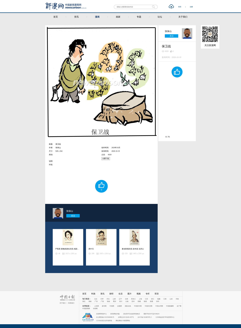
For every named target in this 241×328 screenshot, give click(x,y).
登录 (180, 7)
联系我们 (71, 303)
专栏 (148, 294)
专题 (139, 17)
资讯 (76, 17)
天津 (101, 299)
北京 (95, 299)
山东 (171, 299)
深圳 (157, 301)
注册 (191, 7)
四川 (120, 301)
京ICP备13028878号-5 (145, 317)
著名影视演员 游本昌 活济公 (133, 249)
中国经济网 (148, 306)
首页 (55, 17)
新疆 (151, 301)
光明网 (95, 308)
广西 (102, 301)
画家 (118, 17)
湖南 (90, 301)
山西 (114, 299)
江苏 (146, 299)
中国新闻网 (86, 308)
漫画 (97, 17)
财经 (111, 294)
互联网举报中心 (101, 314)
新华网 (104, 306)
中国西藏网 (170, 306)
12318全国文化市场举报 (104, 320)
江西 (164, 299)
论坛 (160, 17)
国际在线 (128, 306)
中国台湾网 (159, 306)
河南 (177, 299)
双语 (157, 294)
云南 (126, 301)
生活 (120, 294)
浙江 (152, 299)
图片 (130, 294)
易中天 (91, 249)
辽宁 (120, 299)
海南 (108, 301)
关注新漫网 (210, 45)
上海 (140, 299)
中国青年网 (138, 306)
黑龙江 (133, 299)
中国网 (112, 306)
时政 (93, 294)
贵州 (133, 301)
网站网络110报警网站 (123, 320)
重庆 (114, 301)
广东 (96, 301)
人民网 (96, 306)
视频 (139, 294)
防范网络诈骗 (114, 314)
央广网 (179, 306)
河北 (108, 299)
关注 (73, 216)
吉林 (126, 299)
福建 (158, 299)
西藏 (139, 301)
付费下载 (105, 158)
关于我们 (182, 17)
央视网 (119, 306)
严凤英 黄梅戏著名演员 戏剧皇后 (68, 249)
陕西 (145, 301)
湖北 (83, 301)
